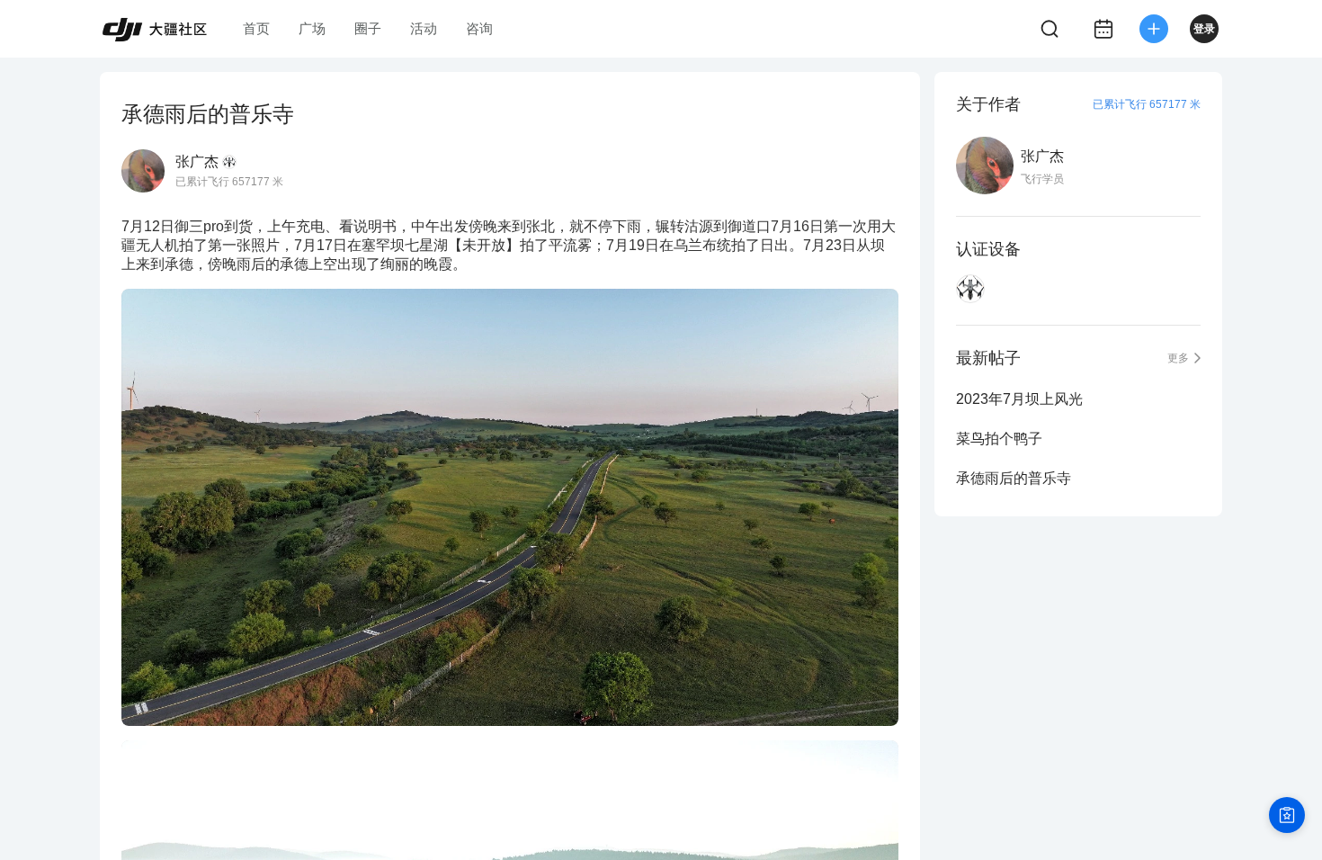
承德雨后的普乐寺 (1013, 478)
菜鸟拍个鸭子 (999, 438)
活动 (423, 28)
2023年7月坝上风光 (1019, 399)
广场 (312, 28)
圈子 (367, 28)
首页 (256, 28)
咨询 (479, 28)
